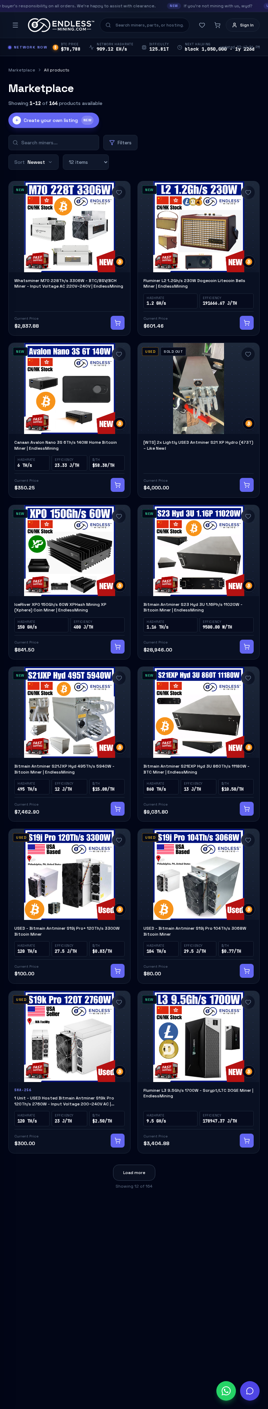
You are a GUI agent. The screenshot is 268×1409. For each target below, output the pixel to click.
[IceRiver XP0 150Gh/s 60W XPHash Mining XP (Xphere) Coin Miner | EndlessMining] (69, 582)
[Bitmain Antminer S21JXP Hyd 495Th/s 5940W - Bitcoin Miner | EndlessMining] (69, 744)
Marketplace (21, 70)
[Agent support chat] (250, 1391)
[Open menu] (15, 25)
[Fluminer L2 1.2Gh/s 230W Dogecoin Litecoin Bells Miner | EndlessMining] (198, 258)
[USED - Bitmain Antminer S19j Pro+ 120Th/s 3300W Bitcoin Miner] (69, 906)
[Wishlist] (202, 25)
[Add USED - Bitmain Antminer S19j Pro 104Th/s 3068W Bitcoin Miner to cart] (247, 971)
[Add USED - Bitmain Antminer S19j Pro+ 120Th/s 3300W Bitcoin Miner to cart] (118, 971)
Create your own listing (53, 120)
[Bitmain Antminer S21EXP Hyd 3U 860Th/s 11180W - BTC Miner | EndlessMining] (198, 744)
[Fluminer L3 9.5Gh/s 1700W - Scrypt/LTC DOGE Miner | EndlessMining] (198, 1072)
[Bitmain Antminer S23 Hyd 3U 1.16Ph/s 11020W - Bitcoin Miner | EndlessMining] (198, 582)
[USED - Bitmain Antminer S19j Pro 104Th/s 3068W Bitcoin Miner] (198, 906)
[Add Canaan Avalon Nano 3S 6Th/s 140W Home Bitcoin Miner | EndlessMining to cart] (118, 485)
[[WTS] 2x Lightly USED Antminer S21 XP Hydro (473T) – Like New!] (198, 420)
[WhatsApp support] (226, 1391)
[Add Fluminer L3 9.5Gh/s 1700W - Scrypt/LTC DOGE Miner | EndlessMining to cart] (247, 1141)
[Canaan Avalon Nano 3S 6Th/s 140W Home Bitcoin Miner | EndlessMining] (69, 420)
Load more (134, 1172)
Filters (125, 142)
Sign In (247, 25)
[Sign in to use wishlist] (119, 192)
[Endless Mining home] (61, 25)
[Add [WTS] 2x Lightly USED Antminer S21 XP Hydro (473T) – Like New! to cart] (247, 485)
